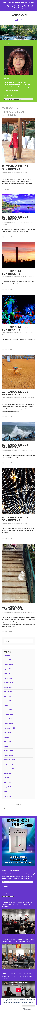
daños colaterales (19, 222)
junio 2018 (7, 741)
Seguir (6, 886)
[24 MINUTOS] (25, 6)
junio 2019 (7, 696)
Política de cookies (15, 1004)
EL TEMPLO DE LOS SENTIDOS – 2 (15, 519)
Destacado (5, 172)
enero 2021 (8, 660)
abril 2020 (7, 673)
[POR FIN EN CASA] (15, 6)
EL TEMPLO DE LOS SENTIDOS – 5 (15, 328)
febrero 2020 (8, 682)
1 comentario (5, 189)
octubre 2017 (8, 764)
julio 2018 (7, 737)
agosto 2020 (8, 669)
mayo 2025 (7, 655)
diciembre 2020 (9, 664)
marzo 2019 (8, 710)
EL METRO (16, 450)
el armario (16, 332)
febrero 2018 (8, 750)
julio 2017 (7, 778)
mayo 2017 (7, 787)
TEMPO (6, 79)
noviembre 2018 (9, 728)
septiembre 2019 (9, 691)
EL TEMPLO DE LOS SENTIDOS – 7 (15, 218)
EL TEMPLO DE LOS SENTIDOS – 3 (15, 446)
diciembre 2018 (9, 723)
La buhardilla (31, 612)
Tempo (3, 334)
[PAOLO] (12, 6)
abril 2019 (7, 705)
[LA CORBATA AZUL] (22, 6)
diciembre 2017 (9, 755)
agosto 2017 (8, 773)
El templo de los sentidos (20, 172)
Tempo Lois (18, 14)
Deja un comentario (7, 237)
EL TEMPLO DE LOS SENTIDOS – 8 (15, 168)
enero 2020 (8, 687)
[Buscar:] (18, 641)
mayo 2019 (7, 701)
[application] (18, 990)
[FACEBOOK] (29, 6)
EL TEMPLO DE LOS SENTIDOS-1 (13, 608)
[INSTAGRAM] (32, 6)
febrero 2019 (8, 714)
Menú (19, 20)
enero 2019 (8, 719)
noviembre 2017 (9, 760)
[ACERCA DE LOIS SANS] (15, 8)
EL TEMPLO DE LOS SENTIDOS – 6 (15, 272)
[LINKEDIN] (18, 8)
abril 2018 (7, 746)
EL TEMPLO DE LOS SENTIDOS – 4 (15, 393)
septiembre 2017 (9, 769)
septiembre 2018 (9, 732)
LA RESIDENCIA (31, 276)
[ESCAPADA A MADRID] (18, 6)
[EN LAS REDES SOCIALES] (8, 6)
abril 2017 (7, 791)
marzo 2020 (8, 678)
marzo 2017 (8, 796)
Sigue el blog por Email (11, 870)
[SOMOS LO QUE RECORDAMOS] (5, 6)
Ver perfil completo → (11, 90)
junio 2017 (7, 782)
